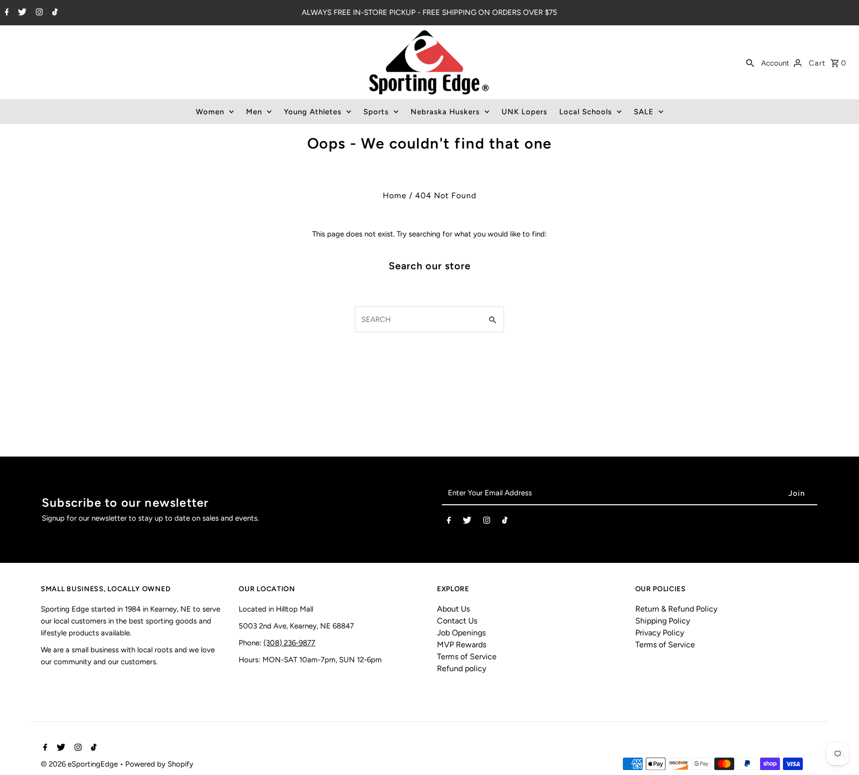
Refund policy (461, 668)
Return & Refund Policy (676, 609)
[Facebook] (5, 13)
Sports (376, 111)
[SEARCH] (750, 63)
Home (395, 195)
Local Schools (585, 111)
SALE (644, 111)
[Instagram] (38, 13)
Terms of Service (467, 656)
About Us (453, 609)
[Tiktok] (54, 13)
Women (210, 111)
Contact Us (457, 620)
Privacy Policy (659, 632)
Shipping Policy (662, 620)
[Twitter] (20, 13)
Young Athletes (313, 111)
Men (254, 111)
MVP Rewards (461, 644)
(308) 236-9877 (289, 642)
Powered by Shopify (159, 764)
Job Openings (461, 632)
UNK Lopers (524, 111)
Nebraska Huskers (445, 111)
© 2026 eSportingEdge (80, 764)
